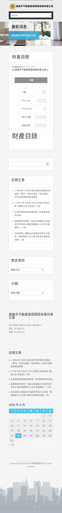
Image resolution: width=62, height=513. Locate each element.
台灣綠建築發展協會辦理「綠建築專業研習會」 (32, 379)
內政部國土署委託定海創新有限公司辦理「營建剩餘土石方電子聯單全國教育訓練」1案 (32, 236)
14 (37, 426)
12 (25, 426)
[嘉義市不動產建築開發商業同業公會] (31, 6)
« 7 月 (11, 445)
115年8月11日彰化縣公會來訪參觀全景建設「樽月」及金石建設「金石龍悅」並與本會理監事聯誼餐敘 (32, 193)
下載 (31, 80)
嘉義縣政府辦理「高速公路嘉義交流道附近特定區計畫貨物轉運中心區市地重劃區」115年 (32, 224)
